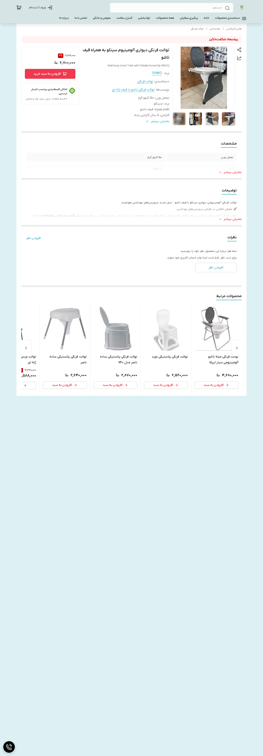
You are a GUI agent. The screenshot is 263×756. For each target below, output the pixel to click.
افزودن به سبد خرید (47, 74)
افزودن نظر (33, 238)
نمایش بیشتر (233, 172)
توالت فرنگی (197, 28)
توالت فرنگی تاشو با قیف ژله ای (133, 90)
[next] (26, 348)
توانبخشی (215, 28)
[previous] (237, 348)
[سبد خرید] (18, 7)
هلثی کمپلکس (234, 28)
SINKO (157, 73)
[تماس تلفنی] (9, 747)
